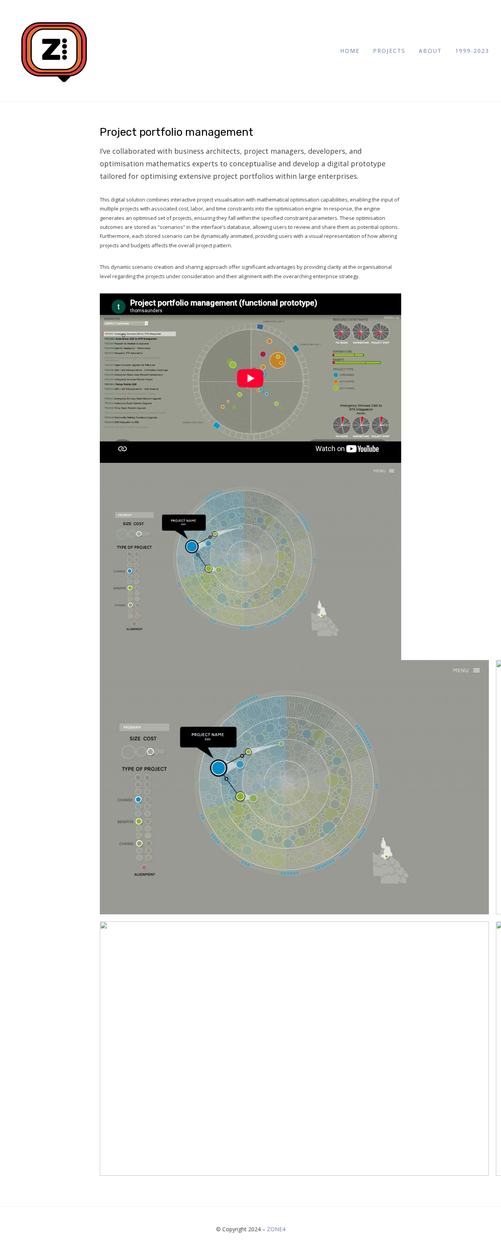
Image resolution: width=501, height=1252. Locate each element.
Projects (389, 50)
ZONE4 (276, 1229)
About (430, 50)
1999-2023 (472, 50)
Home (350, 50)
